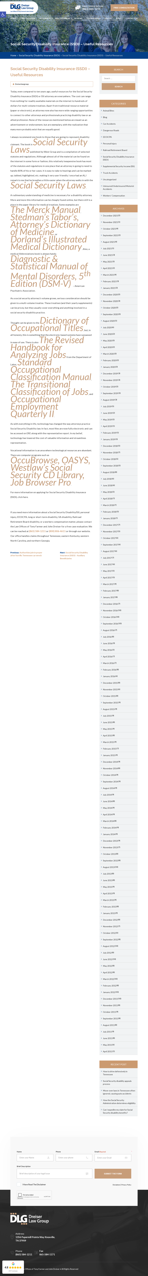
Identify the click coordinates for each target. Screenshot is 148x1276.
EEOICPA (107, 137)
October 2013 (109, 854)
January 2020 (109, 367)
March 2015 (108, 742)
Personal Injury (110, 143)
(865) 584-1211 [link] (37, 531)
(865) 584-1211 (23, 1254)
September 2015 (110, 702)
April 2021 (107, 268)
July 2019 (107, 406)
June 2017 (107, 564)
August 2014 (108, 788)
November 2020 (110, 301)
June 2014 (107, 801)
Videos (108, 18)
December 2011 (110, 998)
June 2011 (107, 1038)
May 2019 (107, 419)
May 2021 (107, 261)
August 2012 (108, 946)
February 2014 (109, 827)
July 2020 (107, 327)
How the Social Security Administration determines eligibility (119, 1101)
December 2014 (110, 762)
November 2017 (110, 531)
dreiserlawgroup (22, 84)
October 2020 (109, 307)
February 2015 (109, 748)
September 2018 (110, 465)
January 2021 (109, 288)
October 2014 (109, 775)
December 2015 (110, 683)
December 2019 (110, 373)
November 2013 (110, 847)
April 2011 (107, 1051)
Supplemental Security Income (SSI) (119, 166)
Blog (118, 18)
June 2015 (107, 722)
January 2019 (109, 439)
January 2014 (109, 834)
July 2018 (107, 479)
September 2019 (110, 393)
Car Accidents (109, 124)
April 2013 (107, 893)
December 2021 (110, 215)
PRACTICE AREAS (62, 18)
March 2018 (108, 505)
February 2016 (109, 669)
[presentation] (34, 1195)
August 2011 (108, 1025)
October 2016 (109, 617)
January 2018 (109, 518)
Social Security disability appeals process (117, 1082)
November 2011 (110, 1005)
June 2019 (107, 413)
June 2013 (107, 880)
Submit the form (113, 1173)
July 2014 (107, 794)
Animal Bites (108, 110)
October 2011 (109, 1012)
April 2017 (107, 577)
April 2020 (107, 347)
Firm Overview (28, 18)
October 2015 (109, 696)
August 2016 (108, 630)
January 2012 (109, 992)
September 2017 (110, 544)
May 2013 (107, 887)
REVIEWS (78, 18)
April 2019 (107, 426)
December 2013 (110, 841)
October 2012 (109, 933)
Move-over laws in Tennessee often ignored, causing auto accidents (119, 1092)
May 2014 (107, 808)
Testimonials (93, 18)
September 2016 (110, 623)
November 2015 (110, 689)
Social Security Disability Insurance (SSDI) (39, 55)
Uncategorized (109, 179)
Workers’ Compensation (114, 195)
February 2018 (109, 511)
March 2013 (108, 900)
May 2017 (107, 571)
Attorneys (45, 18)
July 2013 (107, 873)
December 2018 (110, 446)
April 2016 (107, 656)
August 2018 (108, 472)
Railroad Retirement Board (115, 150)
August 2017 (108, 551)
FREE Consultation (124, 7)
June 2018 (107, 485)
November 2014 (110, 768)
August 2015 (108, 709)
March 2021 (108, 275)
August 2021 (108, 242)
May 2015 (107, 729)
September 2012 (110, 939)
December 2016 (110, 604)
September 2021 (110, 235)
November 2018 (110, 452)
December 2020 (110, 294)
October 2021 (109, 228)
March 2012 (108, 979)
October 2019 (109, 386)
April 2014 (107, 814)
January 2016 (109, 676)
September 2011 (110, 1018)
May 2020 (107, 340)
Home (13, 18)
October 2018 (109, 459)
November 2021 (110, 222)
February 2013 (109, 906)
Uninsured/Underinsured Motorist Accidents (118, 187)
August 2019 (108, 400)
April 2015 (107, 735)
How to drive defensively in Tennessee (115, 1073)
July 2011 (107, 1031)
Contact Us (132, 18)
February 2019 (109, 432)
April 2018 (107, 498)
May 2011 (107, 1045)
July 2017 (107, 558)
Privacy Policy (126, 1185)
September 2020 (110, 314)
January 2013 (109, 913)
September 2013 (110, 860)
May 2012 (107, 966)
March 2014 (108, 821)
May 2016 (107, 650)
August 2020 (108, 321)
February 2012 (109, 985)
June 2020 (107, 334)
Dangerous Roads (111, 130)
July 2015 (107, 715)
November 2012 (110, 926)
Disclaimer (116, 1185)
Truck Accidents (110, 173)
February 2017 (109, 590)
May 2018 (107, 492)
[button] (3, 15)
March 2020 (108, 354)
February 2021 (109, 281)
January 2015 (109, 755)
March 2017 (108, 584)
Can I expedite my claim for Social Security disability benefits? (118, 1111)
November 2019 (110, 380)
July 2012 (107, 952)
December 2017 (110, 525)
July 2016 (107, 637)
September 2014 (110, 781)
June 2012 (107, 959)
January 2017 (109, 597)
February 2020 (109, 360)
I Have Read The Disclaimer (34, 1184)
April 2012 (107, 972)
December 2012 (110, 920)
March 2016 (108, 663)
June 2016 (107, 643)
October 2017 (109, 538)
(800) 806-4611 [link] (57, 531)
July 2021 (107, 248)
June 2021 (107, 255)
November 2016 (110, 610)
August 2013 (108, 867)
